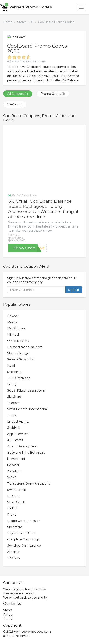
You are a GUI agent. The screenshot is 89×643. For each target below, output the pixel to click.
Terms (7, 619)
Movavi (12, 322)
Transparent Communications (28, 483)
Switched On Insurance (24, 545)
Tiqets (11, 415)
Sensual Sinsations (20, 359)
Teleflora (13, 403)
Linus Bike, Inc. (18, 421)
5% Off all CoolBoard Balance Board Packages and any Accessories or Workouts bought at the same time (43, 209)
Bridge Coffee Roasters (24, 521)
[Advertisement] (44, 159)
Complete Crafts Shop (23, 539)
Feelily (11, 384)
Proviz (11, 514)
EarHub (12, 508)
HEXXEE (13, 496)
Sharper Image (18, 353)
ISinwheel (14, 471)
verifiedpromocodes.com (32, 631)
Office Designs (18, 341)
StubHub (13, 428)
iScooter (13, 465)
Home (7, 22)
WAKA (12, 477)
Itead (11, 366)
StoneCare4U (17, 502)
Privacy (8, 615)
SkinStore (14, 397)
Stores (21, 22)
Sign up (73, 290)
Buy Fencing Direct (21, 533)
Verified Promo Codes (30, 7)
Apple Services (17, 434)
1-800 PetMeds (18, 378)
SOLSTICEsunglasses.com (26, 390)
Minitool (13, 334)
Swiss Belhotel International (27, 409)
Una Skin (13, 558)
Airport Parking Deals (22, 446)
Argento (13, 552)
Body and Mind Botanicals (26, 452)
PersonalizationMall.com (24, 347)
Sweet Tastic (16, 490)
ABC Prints (15, 440)
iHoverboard (16, 459)
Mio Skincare (16, 328)
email (30, 593)
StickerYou (14, 372)
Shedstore (14, 527)
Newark (12, 316)
